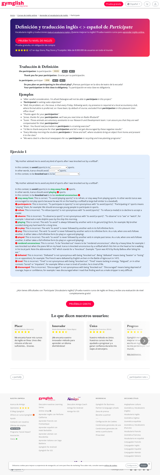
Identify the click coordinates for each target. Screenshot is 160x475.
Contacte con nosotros (19, 422)
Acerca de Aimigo (17, 404)
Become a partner (103, 415)
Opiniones (14, 408)
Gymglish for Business (105, 404)
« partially (17, 377)
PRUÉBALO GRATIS (80, 304)
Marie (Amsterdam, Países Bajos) (64, 329)
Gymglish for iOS (46, 450)
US (73, 71)
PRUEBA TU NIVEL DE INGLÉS (35, 40)
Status (13, 439)
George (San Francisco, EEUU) (100, 329)
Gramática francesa (132, 435)
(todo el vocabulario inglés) (59, 32)
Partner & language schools (107, 408)
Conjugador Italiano (132, 456)
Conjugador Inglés (132, 445)
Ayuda (13, 418)
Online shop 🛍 (45, 411)
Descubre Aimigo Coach (77, 404)
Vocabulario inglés (132, 414)
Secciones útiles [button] (131, 398)
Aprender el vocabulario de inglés (54, 15)
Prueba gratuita (113, 4)
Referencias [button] (101, 398)
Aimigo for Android (75, 408)
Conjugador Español (132, 449)
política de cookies (110, 465)
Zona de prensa (102, 411)
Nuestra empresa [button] (17, 398)
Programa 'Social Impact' (20, 432)
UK (66, 71)
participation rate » (139, 377)
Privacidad (100, 435)
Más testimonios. (134, 354)
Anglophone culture (132, 404)
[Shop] (147, 4)
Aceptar (143, 465)
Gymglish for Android (48, 447)
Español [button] (134, 4)
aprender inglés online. (134, 32)
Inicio (12, 15)
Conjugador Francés (132, 442)
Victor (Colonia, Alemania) (24, 329)
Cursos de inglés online (27, 15)
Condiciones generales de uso (108, 425)
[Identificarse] (155, 4)
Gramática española (132, 421)
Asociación (14, 435)
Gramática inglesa (131, 418)
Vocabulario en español (134, 438)
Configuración (132, 465)
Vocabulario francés (132, 431)
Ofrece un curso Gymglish (21, 415)
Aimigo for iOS (73, 411)
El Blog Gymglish (17, 411)
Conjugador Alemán (132, 452)
